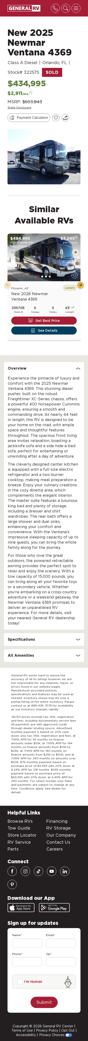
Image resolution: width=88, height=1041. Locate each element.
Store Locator (22, 835)
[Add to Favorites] (56, 117)
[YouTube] (51, 871)
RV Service (19, 842)
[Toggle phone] (55, 8)
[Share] (65, 117)
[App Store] (21, 907)
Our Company (61, 835)
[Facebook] (12, 871)
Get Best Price (47, 320)
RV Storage (58, 828)
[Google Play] (54, 907)
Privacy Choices (52, 1035)
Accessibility (26, 1035)
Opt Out (68, 1030)
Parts (13, 849)
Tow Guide (19, 828)
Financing (57, 821)
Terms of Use (22, 1030)
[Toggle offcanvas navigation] (76, 8)
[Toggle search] (65, 8)
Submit (44, 1002)
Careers (54, 849)
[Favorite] (74, 275)
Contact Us (58, 842)
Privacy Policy (47, 1030)
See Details (47, 330)
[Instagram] (25, 871)
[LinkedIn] (64, 871)
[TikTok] (38, 871)
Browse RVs (20, 821)
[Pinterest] (12, 884)
